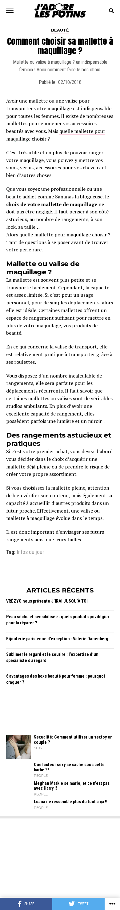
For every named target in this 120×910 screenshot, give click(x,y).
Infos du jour (30, 552)
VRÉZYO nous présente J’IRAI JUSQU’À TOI (47, 601)
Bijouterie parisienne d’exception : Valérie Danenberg (57, 638)
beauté (13, 196)
